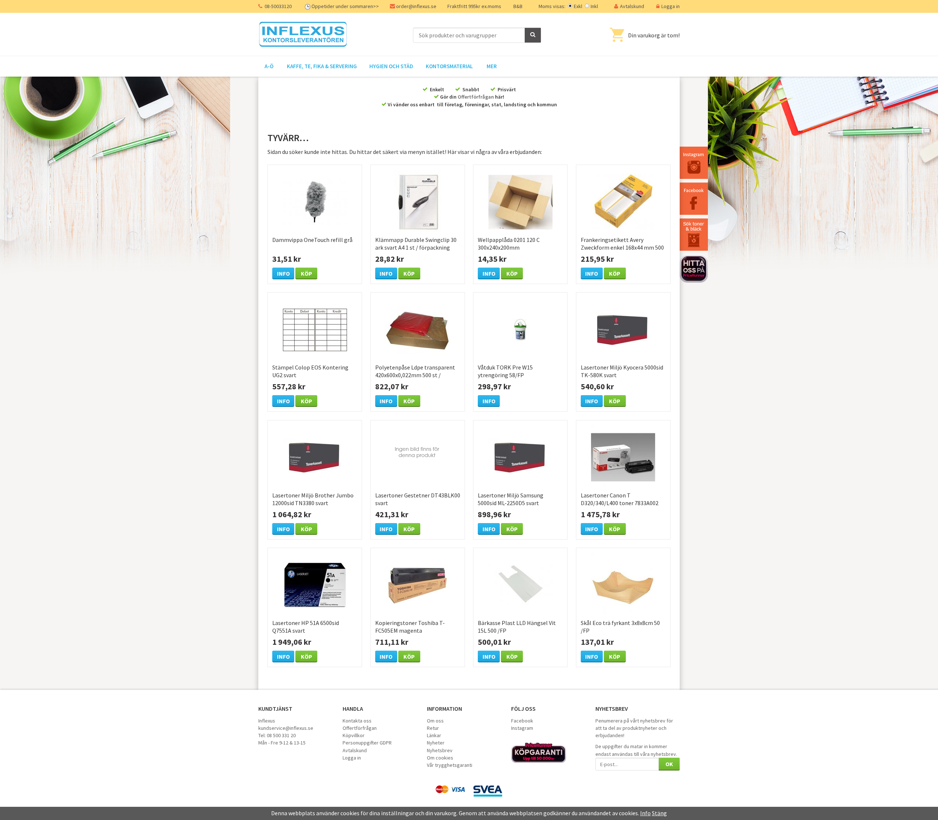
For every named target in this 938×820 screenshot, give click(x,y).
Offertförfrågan (476, 96)
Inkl (594, 6)
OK (669, 764)
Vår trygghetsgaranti (449, 765)
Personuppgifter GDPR (367, 742)
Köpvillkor (354, 735)
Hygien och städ (391, 66)
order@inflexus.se (416, 6)
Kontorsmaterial (449, 66)
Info (283, 273)
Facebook (522, 720)
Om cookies (440, 757)
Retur (433, 728)
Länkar (434, 735)
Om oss (435, 720)
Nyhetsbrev (440, 750)
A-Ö (269, 66)
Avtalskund (632, 6)
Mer (492, 66)
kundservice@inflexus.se (285, 728)
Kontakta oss (357, 720)
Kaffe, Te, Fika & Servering (322, 66)
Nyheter (435, 742)
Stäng (659, 813)
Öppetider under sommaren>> (345, 6)
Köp (306, 273)
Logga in (670, 6)
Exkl (578, 6)
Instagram (522, 728)
